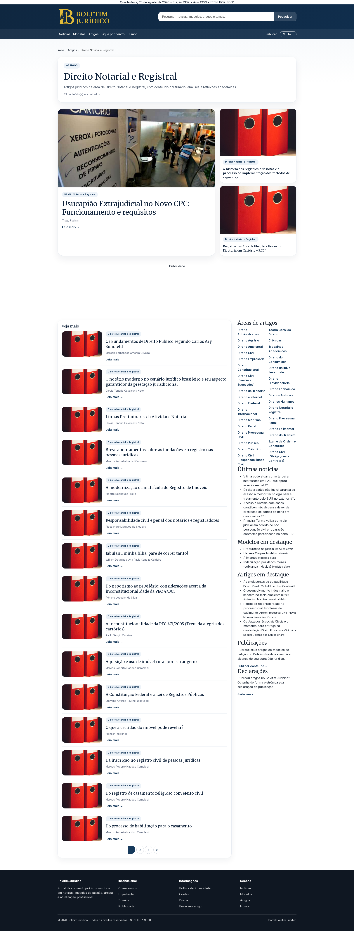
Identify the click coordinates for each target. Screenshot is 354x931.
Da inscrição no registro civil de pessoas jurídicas (153, 760)
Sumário (124, 900)
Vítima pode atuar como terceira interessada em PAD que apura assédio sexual (266, 481)
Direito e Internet (249, 397)
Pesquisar (285, 16)
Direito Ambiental (250, 346)
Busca (183, 900)
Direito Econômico (281, 389)
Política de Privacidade (195, 888)
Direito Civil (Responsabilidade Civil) (250, 460)
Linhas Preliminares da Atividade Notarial (147, 416)
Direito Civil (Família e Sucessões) (246, 380)
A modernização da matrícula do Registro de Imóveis (156, 487)
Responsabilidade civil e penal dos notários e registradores (162, 520)
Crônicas (275, 340)
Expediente (126, 894)
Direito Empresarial (251, 359)
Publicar (271, 34)
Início (61, 50)
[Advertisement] (177, 294)
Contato (288, 34)
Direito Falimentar (281, 429)
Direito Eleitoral (248, 403)
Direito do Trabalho (251, 391)
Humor (132, 34)
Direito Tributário (249, 449)
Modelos (79, 34)
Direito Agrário (248, 340)
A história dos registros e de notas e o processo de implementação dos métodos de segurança (256, 173)
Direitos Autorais (280, 395)
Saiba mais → (247, 694)
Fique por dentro (113, 34)
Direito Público (248, 443)
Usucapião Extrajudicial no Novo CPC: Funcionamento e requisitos (125, 208)
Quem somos (127, 888)
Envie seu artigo (190, 906)
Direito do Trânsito (282, 435)
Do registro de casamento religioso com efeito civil (154, 793)
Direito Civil (245, 353)
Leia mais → (70, 227)
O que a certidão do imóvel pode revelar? (144, 727)
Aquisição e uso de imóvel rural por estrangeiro (151, 661)
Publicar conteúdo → (252, 666)
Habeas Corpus (265, 553)
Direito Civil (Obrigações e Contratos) (278, 456)
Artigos (93, 34)
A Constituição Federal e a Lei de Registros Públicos (155, 694)
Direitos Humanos (281, 401)
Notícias (64, 34)
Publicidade (126, 906)
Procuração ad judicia (268, 549)
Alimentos (260, 557)
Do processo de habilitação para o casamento (149, 826)
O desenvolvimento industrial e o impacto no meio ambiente (266, 595)
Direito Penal (246, 426)
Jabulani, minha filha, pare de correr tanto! (147, 553)
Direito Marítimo (249, 420)
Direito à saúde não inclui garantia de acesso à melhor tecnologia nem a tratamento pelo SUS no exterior (269, 494)
